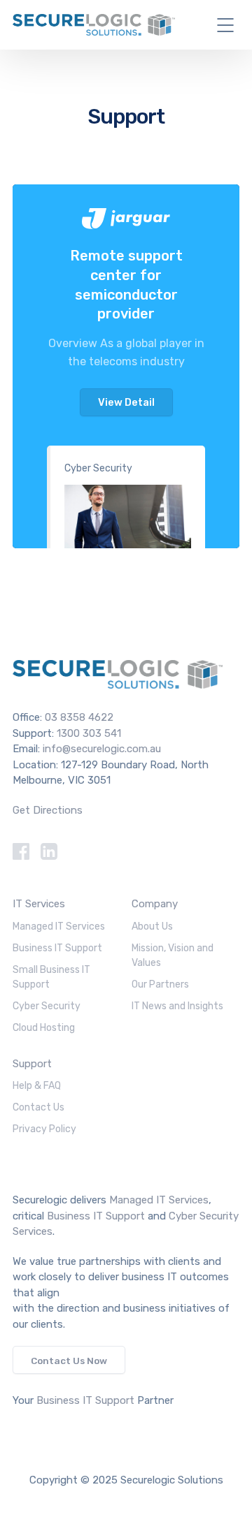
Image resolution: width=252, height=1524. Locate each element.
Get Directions (48, 810)
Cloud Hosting (44, 1028)
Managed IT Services (59, 926)
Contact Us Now (69, 1360)
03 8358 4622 (79, 717)
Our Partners (160, 984)
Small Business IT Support (51, 977)
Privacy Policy (44, 1129)
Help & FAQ (37, 1086)
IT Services (39, 903)
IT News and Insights (177, 1006)
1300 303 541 (89, 733)
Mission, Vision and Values (173, 955)
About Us (152, 926)
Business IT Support (57, 948)
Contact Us (38, 1107)
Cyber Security (98, 468)
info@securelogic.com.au (102, 748)
